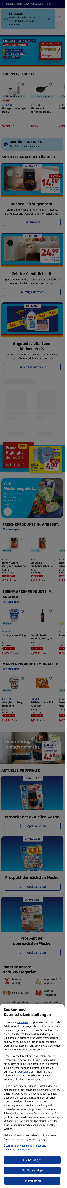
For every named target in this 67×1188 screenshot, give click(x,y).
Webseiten (22, 1022)
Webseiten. (24, 1072)
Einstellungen (32, 1181)
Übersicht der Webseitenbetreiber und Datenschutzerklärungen (25, 1147)
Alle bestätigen (32, 1160)
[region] (32, 1096)
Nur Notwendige (32, 1170)
